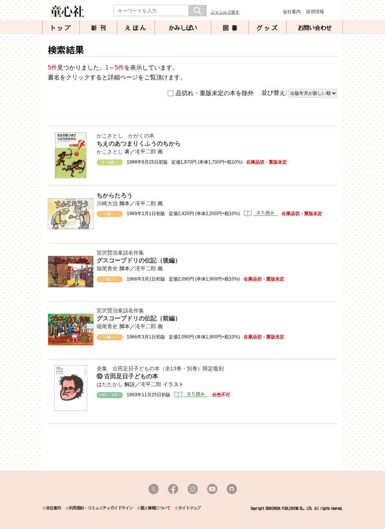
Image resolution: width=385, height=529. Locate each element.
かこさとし (110, 152)
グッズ (267, 28)
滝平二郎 (145, 152)
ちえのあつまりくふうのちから (139, 143)
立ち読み (261, 213)
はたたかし (110, 384)
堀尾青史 (107, 268)
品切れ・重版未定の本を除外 (215, 93)
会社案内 (292, 11)
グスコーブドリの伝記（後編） (139, 260)
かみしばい (183, 28)
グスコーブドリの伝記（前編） (139, 318)
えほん (136, 28)
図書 (232, 28)
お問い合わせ (315, 28)
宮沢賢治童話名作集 (120, 253)
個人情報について (155, 508)
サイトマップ (189, 508)
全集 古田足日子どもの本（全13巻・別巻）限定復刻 (160, 368)
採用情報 (315, 11)
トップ (61, 28)
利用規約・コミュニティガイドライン (101, 508)
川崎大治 (107, 203)
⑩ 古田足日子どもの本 (127, 376)
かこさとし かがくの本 (126, 136)
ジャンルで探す (225, 12)
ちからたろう (115, 195)
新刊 (100, 28)
